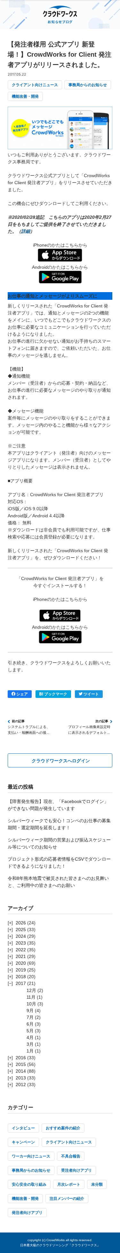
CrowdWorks (55, 1240)
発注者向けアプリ (27, 1212)
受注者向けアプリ (76, 1170)
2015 (21, 1064)
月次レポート (68, 1184)
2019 (21, 969)
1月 (30, 1050)
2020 (21, 963)
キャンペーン (23, 1142)
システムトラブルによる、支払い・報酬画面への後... (29, 729)
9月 (30, 1010)
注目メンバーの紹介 (67, 1198)
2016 (21, 1057)
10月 (31, 1003)
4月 (30, 1037)
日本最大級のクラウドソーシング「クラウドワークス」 (60, 1245)
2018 (21, 976)
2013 (21, 1077)
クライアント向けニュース (35, 85)
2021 (21, 956)
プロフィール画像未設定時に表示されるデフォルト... (89, 729)
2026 (21, 922)
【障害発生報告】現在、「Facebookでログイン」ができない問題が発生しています (58, 805)
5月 (30, 1030)
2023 (21, 943)
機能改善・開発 (25, 96)
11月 (31, 997)
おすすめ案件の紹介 (63, 1128)
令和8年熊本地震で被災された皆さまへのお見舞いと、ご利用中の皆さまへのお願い (58, 882)
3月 (30, 1044)
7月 (30, 1017)
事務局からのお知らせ (87, 85)
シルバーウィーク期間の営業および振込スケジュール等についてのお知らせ (59, 843)
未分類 (97, 1184)
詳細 (25, 231)
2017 (21, 983)
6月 (30, 1024)
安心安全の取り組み (29, 1184)
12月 (31, 990)
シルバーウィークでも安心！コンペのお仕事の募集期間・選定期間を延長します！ (59, 824)
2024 (21, 936)
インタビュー (23, 1128)
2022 (21, 949)
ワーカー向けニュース (31, 1156)
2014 (21, 1071)
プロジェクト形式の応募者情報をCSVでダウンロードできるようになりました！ (59, 862)
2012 (21, 1084)
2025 (21, 929)
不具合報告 (70, 1156)
